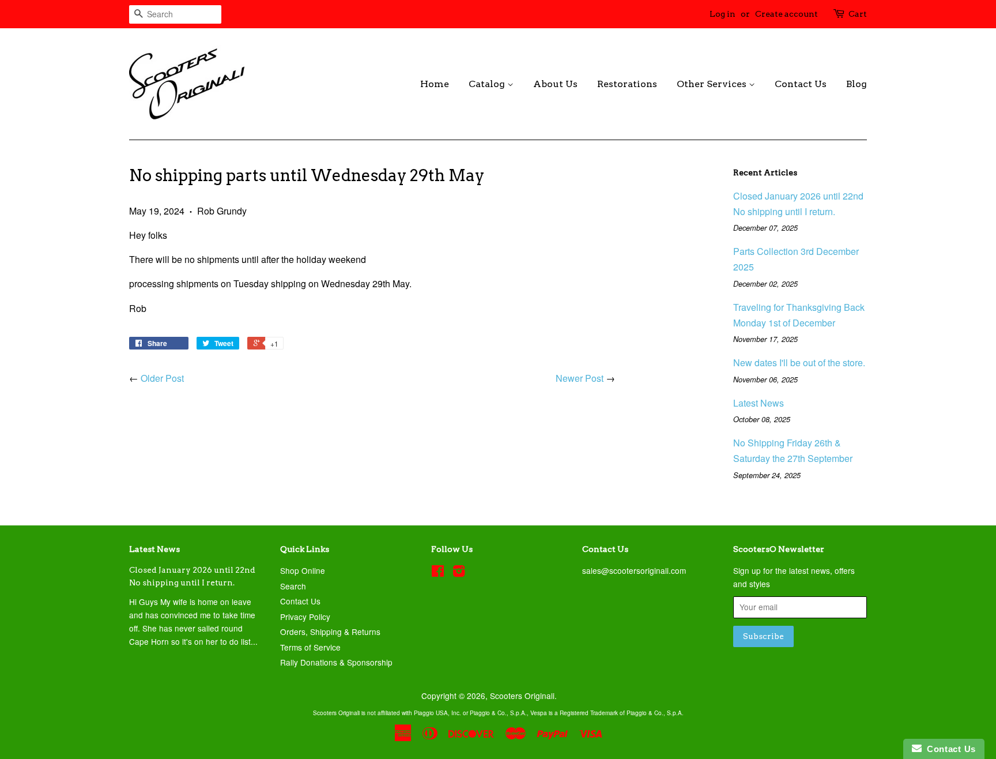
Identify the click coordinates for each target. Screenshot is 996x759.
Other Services (713, 83)
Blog (856, 83)
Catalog (488, 83)
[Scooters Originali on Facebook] (437, 572)
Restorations (627, 83)
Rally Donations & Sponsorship (336, 662)
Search (293, 586)
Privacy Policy (305, 616)
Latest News (758, 402)
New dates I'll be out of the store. (799, 362)
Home (434, 83)
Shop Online (302, 570)
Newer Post (579, 378)
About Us (555, 83)
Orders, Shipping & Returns (330, 631)
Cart (857, 13)
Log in (722, 13)
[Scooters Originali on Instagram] (458, 572)
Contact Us (801, 83)
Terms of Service (310, 647)
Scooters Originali (522, 695)
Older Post (162, 378)
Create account (786, 13)
